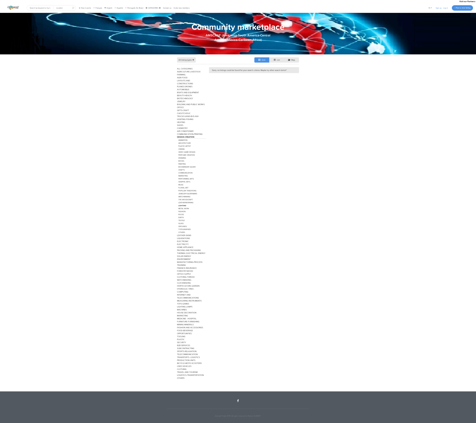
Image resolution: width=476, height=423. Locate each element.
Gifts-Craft (183, 110)
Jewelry (181, 101)
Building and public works (191, 104)
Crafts (181, 170)
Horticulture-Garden (188, 285)
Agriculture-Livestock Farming (189, 73)
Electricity (183, 244)
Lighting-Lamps (184, 306)
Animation (182, 140)
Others (181, 232)
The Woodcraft (185, 199)
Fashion (182, 211)
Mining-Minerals (185, 324)
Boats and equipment (188, 92)
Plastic (181, 339)
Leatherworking (185, 202)
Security (181, 342)
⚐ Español (119, 8)
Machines (182, 309)
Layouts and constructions (185, 82)
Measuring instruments (189, 300)
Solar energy (184, 256)
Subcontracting (185, 348)
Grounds (182, 226)
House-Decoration (186, 312)
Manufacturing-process (189, 262)
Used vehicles (184, 366)
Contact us (167, 8)
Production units (186, 360)
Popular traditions (187, 190)
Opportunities (184, 333)
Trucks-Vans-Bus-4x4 (187, 116)
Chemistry (182, 128)
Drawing (182, 158)
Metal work (183, 208)
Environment (184, 259)
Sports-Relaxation (186, 351)
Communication (185, 173)
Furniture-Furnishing (188, 321)
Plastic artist (184, 146)
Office (180, 107)
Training (181, 265)
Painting (182, 164)
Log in (445, 8)
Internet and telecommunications (188, 296)
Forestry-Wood (185, 271)
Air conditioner (185, 131)
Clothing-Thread (186, 277)
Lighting (182, 205)
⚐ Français (97, 8)
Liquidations (183, 238)
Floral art (183, 187)
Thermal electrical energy (191, 253)
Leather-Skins (184, 235)
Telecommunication (187, 354)
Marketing (183, 176)
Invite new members (182, 8)
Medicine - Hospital (186, 318)
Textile (181, 220)
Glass (181, 223)
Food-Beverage (185, 330)
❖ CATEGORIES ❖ (153, 8)
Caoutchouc (184, 113)
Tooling (181, 336)
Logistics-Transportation (190, 375)
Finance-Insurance (187, 268)
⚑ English (108, 8)
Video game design (186, 152)
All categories (185, 68)
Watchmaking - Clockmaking (184, 281)
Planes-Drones (184, 86)
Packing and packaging (189, 250)
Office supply (184, 274)
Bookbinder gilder (187, 167)
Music (180, 184)
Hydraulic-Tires (185, 288)
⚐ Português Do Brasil (134, 8)
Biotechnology (185, 98)
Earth (181, 217)
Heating (181, 122)
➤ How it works (85, 8)
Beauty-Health (184, 95)
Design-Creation (185, 137)
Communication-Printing (190, 134)
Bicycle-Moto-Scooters (189, 363)
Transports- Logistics (188, 357)
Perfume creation (186, 155)
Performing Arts (186, 179)
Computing (182, 291)
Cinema (181, 149)
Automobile (183, 89)
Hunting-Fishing (185, 119)
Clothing (181, 369)
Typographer (184, 229)
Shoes (180, 125)
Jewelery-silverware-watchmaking (187, 195)
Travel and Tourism (187, 372)
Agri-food (182, 77)
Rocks (181, 214)
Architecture (184, 143)
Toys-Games (183, 303)
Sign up (439, 8)
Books (181, 161)
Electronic (183, 241)
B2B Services (183, 345)
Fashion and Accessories (190, 327)
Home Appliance (185, 247)
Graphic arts (184, 182)
